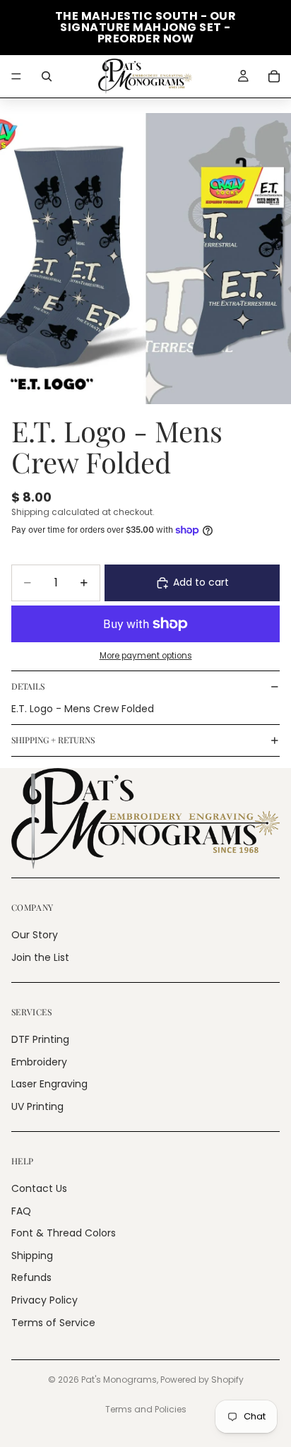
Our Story (34, 935)
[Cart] (274, 76)
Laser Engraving (49, 1084)
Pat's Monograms (119, 1380)
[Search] (46, 76)
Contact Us (39, 1188)
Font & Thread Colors (63, 1233)
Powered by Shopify (202, 1380)
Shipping (32, 1255)
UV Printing (37, 1106)
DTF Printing (40, 1039)
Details (27, 686)
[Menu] (16, 76)
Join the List (40, 957)
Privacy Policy (44, 1300)
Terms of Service (53, 1323)
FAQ (21, 1211)
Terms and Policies (145, 1409)
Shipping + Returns (53, 739)
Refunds (31, 1277)
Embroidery (39, 1062)
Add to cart (201, 582)
